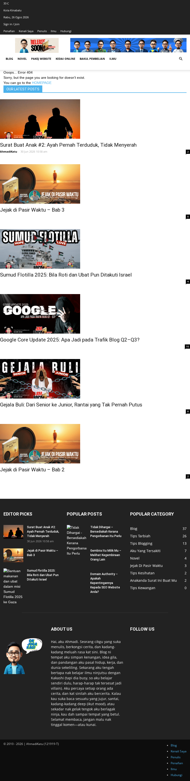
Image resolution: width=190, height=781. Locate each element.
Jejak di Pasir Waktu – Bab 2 (32, 470)
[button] (181, 59)
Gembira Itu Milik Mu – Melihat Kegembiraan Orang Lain (105, 555)
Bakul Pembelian (92, 58)
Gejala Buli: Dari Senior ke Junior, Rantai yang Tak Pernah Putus (71, 405)
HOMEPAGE (41, 83)
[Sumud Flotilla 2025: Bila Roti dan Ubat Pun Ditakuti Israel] (95, 249)
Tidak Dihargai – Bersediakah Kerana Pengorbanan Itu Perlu (105, 531)
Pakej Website (41, 58)
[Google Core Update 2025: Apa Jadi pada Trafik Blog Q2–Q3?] (95, 314)
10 (187, 346)
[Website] (186, 3)
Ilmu (53, 31)
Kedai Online (65, 58)
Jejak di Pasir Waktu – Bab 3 (32, 210)
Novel (22, 58)
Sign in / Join (11, 24)
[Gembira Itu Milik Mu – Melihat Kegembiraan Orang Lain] (77, 555)
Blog (9, 58)
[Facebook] (183, 3)
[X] (185, 3)
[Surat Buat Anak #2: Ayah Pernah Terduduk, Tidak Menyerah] (95, 119)
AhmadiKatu (8, 151)
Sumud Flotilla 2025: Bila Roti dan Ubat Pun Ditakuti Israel (66, 275)
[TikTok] (184, 3)
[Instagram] (4, 67)
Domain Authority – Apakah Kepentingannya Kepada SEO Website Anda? (105, 583)
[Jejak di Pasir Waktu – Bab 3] (95, 184)
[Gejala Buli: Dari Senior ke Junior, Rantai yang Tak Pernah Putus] (95, 379)
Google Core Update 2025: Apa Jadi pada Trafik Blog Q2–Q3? (70, 340)
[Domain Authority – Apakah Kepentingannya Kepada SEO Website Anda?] (77, 579)
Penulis (42, 31)
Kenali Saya (26, 31)
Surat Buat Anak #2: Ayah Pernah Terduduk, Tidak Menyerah (68, 145)
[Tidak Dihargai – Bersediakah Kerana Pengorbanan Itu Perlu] (77, 540)
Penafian (9, 31)
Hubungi (65, 31)
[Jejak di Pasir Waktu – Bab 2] (95, 443)
